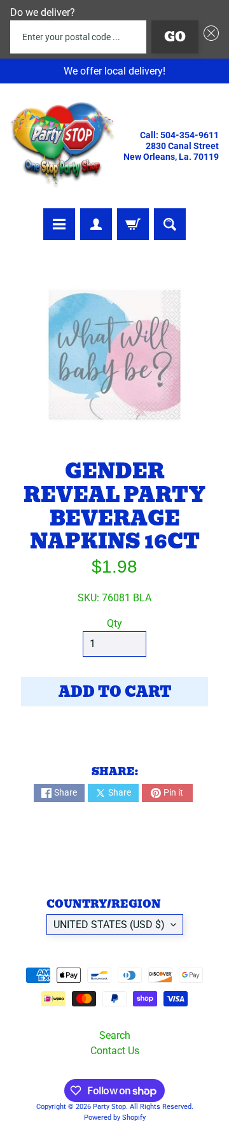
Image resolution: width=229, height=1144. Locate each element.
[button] (208, 37)
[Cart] (133, 224)
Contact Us (114, 1051)
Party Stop (109, 1107)
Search (114, 1035)
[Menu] (59, 224)
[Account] (96, 224)
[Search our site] (170, 224)
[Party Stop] (62, 146)
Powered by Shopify (115, 1117)
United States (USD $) (109, 925)
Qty (114, 623)
